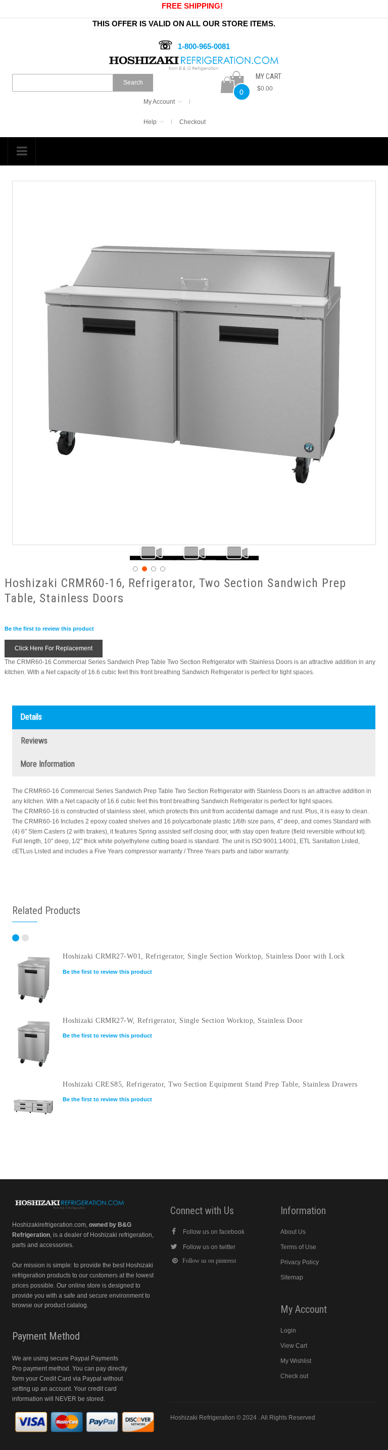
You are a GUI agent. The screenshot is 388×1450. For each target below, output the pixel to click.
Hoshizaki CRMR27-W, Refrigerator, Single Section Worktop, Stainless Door (183, 1020)
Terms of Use (298, 1247)
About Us (293, 1231)
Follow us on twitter (209, 1247)
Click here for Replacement (53, 648)
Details (31, 717)
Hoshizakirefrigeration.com (49, 1224)
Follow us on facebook (214, 1231)
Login (288, 1330)
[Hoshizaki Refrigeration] (194, 59)
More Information (48, 764)
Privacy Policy (299, 1262)
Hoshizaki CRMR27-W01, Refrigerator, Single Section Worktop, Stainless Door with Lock (204, 956)
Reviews (34, 740)
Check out (294, 1376)
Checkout (192, 122)
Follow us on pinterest (209, 1261)
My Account (159, 101)
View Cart (293, 1345)
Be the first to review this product (49, 629)
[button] (151, 552)
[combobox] (62, 83)
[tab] (194, 717)
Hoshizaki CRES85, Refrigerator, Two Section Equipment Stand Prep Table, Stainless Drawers (210, 1084)
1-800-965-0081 (204, 46)
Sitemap (291, 1277)
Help (150, 122)
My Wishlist (295, 1360)
